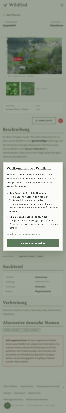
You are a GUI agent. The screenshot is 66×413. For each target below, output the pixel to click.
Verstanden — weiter (33, 243)
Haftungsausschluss (28, 233)
